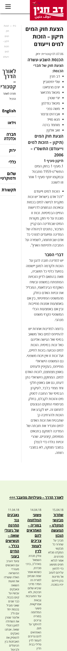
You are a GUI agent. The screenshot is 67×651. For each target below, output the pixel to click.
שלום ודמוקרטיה (8, 176)
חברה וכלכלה (10, 136)
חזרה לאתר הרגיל (9, 96)
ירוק (38, 54)
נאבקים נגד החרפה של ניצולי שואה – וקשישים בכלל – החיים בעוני (11, 535)
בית (14, 25)
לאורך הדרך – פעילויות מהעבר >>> (36, 497)
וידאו (12, 122)
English (9, 110)
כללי (12, 162)
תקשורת (9, 189)
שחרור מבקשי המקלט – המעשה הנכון (56, 525)
